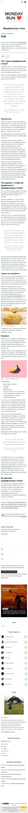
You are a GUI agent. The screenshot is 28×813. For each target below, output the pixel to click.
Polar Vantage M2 (9, 668)
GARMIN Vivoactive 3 (9, 663)
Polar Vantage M (8, 678)
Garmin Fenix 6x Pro (9, 636)
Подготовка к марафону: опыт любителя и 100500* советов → (14, 517)
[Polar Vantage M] (2, 679)
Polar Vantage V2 (8, 652)
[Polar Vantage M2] (2, 668)
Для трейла (3, 746)
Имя (2, 549)
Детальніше (17, 811)
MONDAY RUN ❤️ (14, 15)
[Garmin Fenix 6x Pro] (2, 636)
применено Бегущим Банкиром (14, 296)
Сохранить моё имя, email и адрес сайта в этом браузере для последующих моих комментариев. (12, 566)
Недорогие (3, 753)
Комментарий (4, 534)
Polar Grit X (7, 657)
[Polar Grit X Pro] (2, 647)
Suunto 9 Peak (8, 684)
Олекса (2, 774)
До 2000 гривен (4, 755)
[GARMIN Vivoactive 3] (2, 663)
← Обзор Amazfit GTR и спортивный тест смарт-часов (13, 515)
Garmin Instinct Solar (9, 673)
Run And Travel (12, 294)
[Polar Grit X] (2, 657)
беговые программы (6, 466)
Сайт (2, 559)
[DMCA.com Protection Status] (5, 803)
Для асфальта (4, 748)
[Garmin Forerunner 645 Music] (2, 642)
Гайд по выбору (4, 744)
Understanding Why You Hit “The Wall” (14, 506)
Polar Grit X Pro (8, 647)
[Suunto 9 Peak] (2, 684)
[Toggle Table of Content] (6, 56)
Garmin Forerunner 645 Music (11, 641)
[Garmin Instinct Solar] (2, 673)
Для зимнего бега (5, 750)
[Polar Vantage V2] (2, 652)
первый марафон (23, 42)
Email (2, 554)
